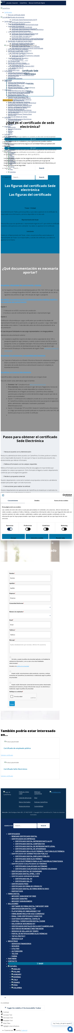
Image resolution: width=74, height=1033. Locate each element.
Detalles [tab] (37, 500)
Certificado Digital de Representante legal (25, 25)
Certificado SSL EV (17, 68)
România (17, 977)
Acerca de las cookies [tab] (61, 500)
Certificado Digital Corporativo (21, 22)
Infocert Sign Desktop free (16, 82)
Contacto (12, 961)
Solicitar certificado (7, 755)
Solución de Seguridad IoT (16, 109)
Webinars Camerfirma (38, 792)
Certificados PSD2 (13, 70)
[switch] (28, 529)
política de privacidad (23, 666)
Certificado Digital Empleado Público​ (23, 43)
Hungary (17, 974)
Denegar (13, 538)
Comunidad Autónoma (16, 603)
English (16, 969)
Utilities (10, 134)
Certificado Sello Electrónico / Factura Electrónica (27, 38)
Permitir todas (60, 538)
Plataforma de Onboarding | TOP (18, 97)
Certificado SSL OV (18, 65)
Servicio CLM (17, 939)
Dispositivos (17, 891)
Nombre (12, 573)
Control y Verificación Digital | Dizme (19, 107)
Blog (35, 798)
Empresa (12, 593)
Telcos (15, 954)
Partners (12, 959)
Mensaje (12, 640)
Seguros (10, 131)
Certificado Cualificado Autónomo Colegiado (36, 869)
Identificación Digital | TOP (16, 95)
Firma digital (8, 80)
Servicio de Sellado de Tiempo (17, 117)
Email (11, 620)
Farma (14, 956)
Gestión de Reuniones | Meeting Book (20, 114)
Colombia (12, 172)
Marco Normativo (24, 802)
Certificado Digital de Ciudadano (27, 871)
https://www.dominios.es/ (38, 385)
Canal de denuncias (25, 798)
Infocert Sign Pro (13, 85)
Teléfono (12, 630)
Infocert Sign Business (15, 87)
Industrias (7, 117)
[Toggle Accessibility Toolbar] (5, 997)
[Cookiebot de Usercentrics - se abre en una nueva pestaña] (64, 495)
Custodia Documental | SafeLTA (18, 104)
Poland (11, 147)
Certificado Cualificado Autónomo (31, 866)
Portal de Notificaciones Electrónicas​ (19, 119)
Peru (11, 169)
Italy (15, 980)
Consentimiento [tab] (13, 500)
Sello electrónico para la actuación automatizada (27, 48)
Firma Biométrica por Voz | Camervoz (19, 90)
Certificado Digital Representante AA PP (24, 20)
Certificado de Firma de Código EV (19, 73)
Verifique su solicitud (16, 691)
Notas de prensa (24, 806)
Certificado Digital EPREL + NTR (26, 874)
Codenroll (24, 1030)
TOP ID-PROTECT (18, 936)
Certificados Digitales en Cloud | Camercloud (22, 112)
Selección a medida (37, 538)
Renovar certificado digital (16, 15)
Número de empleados (16, 611)
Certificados (8, 12)
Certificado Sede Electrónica (28, 859)
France (11, 167)
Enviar (12, 704)
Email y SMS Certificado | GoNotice (19, 102)
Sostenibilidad (38, 806)
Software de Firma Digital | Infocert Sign (20, 92)
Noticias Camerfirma (40, 802)
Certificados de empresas (16, 17)
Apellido (12, 583)
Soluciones (7, 90)
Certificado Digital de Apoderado (30, 849)
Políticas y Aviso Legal (24, 792)
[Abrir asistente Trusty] (70, 1029)
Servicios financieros (14, 129)
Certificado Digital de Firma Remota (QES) (21, 75)
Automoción (12, 127)
